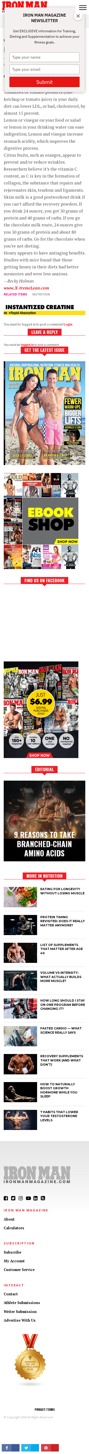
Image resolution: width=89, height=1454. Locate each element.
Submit (44, 81)
